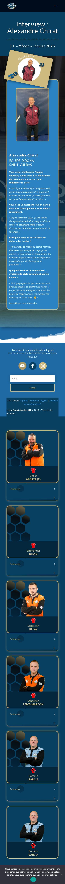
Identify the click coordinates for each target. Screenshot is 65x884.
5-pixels (24, 400)
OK (33, 879)
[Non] (61, 874)
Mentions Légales (38, 400)
